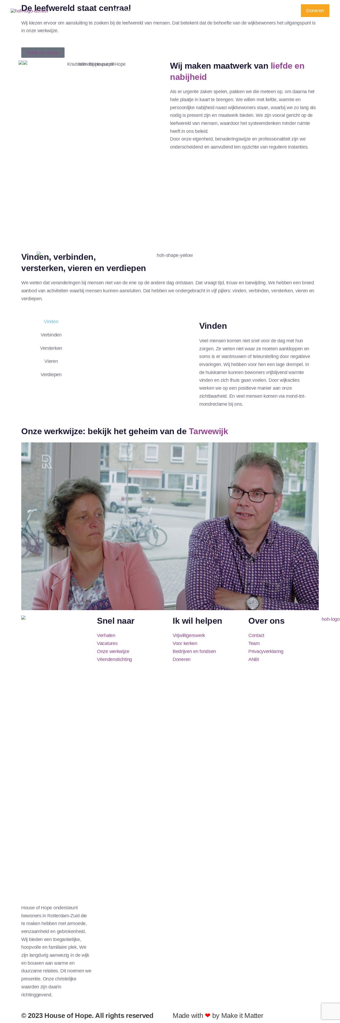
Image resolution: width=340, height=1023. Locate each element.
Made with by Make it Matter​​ (218, 1016)
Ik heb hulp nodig (181, 10)
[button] (153, 10)
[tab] (47, 321)
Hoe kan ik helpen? (132, 10)
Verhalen (215, 10)
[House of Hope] (30, 10)
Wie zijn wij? (245, 10)
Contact (278, 10)
